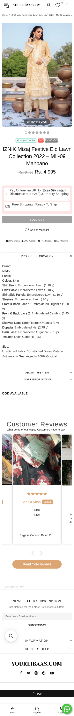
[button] (34, 553)
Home (5, 15)
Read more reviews (37, 564)
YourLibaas (27, 5)
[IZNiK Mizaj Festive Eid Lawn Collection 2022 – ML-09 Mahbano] (26, 132)
